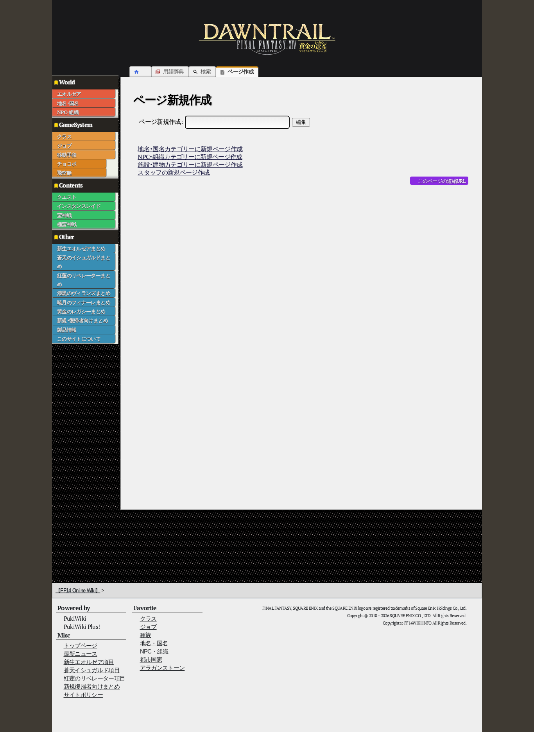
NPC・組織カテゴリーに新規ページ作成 (190, 156)
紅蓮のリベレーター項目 (94, 678)
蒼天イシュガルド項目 (92, 670)
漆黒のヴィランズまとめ (83, 292)
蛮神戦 (64, 215)
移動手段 (66, 154)
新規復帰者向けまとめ (92, 686)
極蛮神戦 (66, 224)
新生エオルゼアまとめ (81, 248)
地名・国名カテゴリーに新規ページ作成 (190, 149)
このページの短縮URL (441, 180)
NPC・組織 (68, 112)
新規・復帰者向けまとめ (82, 320)
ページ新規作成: (161, 121)
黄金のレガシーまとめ (81, 311)
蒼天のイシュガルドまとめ (83, 262)
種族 (145, 635)
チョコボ (66, 163)
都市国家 (151, 659)
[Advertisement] (83, 461)
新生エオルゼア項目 (89, 662)
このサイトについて (78, 338)
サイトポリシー (83, 694)
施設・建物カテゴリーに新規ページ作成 (190, 164)
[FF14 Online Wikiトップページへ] (267, 39)
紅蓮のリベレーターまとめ (83, 279)
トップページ (80, 645)
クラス (64, 136)
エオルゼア (69, 93)
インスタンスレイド (78, 205)
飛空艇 (64, 172)
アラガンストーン (162, 667)
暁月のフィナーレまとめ (83, 302)
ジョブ (64, 145)
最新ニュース (80, 653)
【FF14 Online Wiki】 (78, 590)
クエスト (66, 196)
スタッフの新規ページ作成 (174, 172)
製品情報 (66, 329)
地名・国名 (68, 103)
